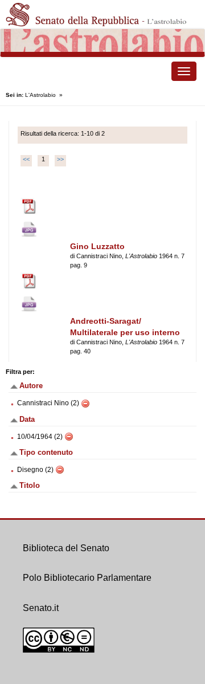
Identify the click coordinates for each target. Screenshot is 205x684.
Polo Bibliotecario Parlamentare (87, 578)
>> (60, 159)
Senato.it (41, 608)
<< (26, 159)
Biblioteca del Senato (66, 548)
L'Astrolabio (40, 95)
